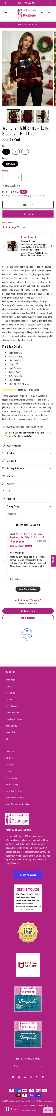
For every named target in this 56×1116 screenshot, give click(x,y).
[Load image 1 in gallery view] (13, 116)
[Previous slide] (4, 561)
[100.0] (26, 633)
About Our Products (13, 790)
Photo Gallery (11, 777)
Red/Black (10, 163)
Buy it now (28, 214)
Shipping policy (43, 1105)
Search (8, 686)
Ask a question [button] (28, 617)
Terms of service (29, 1105)
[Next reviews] (51, 246)
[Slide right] (53, 117)
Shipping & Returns (13, 719)
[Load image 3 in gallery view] (42, 116)
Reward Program (12, 712)
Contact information (29, 1110)
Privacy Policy (11, 732)
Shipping (28, 196)
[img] (17, 541)
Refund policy (49, 1101)
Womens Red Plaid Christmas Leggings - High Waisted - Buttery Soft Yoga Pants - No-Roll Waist (27, 537)
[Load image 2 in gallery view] (28, 116)
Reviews (8, 771)
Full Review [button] (15, 579)
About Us (9, 764)
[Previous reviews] (4, 246)
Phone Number (11, 705)
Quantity (5, 170)
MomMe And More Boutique (18, 1101)
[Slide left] (3, 117)
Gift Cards (9, 758)
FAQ (7, 738)
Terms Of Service (12, 725)
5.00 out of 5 (35, 600)
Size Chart (9, 751)
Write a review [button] (28, 611)
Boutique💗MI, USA (35, 1101)
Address (8, 699)
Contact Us (10, 692)
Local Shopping (11, 784)
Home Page (10, 679)
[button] (6, 13)
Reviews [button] (53, 560)
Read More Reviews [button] (27, 589)
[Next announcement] (51, 3)
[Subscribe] (42, 1066)
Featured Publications (14, 797)
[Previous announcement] (5, 3)
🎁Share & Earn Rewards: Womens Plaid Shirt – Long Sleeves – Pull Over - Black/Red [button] (28, 434)
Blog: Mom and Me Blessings (17, 804)
